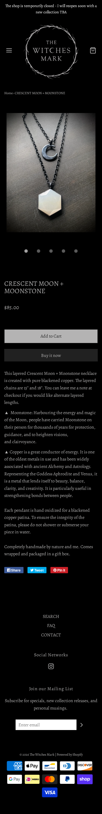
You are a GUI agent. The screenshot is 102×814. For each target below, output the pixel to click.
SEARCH (51, 616)
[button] (51, 179)
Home (8, 93)
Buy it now (51, 355)
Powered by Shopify (70, 754)
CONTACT (51, 635)
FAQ (51, 625)
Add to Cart (51, 336)
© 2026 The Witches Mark (37, 754)
